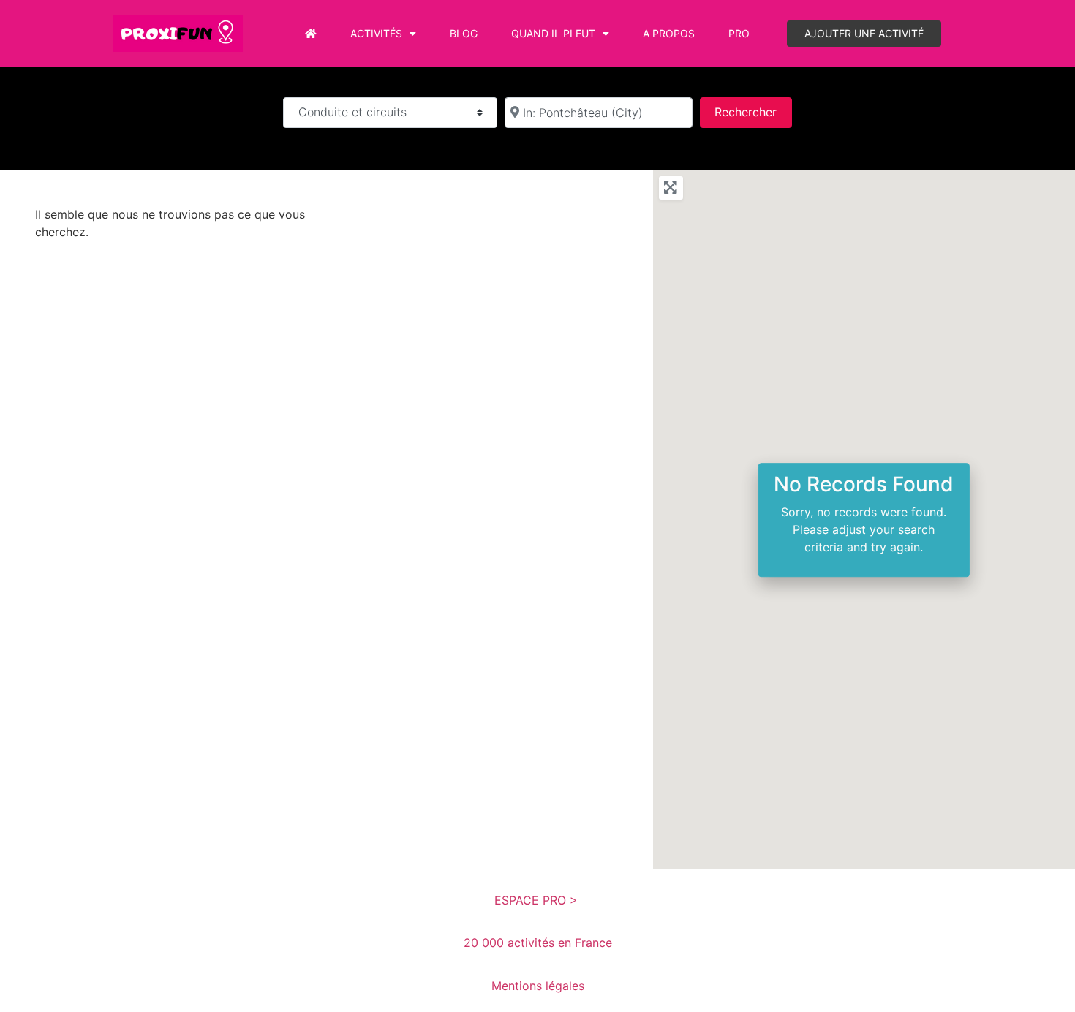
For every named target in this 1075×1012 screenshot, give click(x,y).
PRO (739, 33)
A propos (669, 33)
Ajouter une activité (864, 33)
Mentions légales (537, 985)
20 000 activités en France (538, 942)
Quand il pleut (553, 33)
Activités (376, 33)
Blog (464, 33)
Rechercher (752, 111)
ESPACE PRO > (537, 900)
